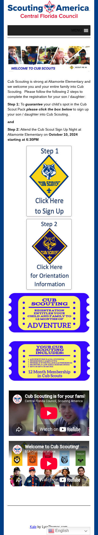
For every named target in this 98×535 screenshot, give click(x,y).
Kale (33, 527)
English (61, 530)
